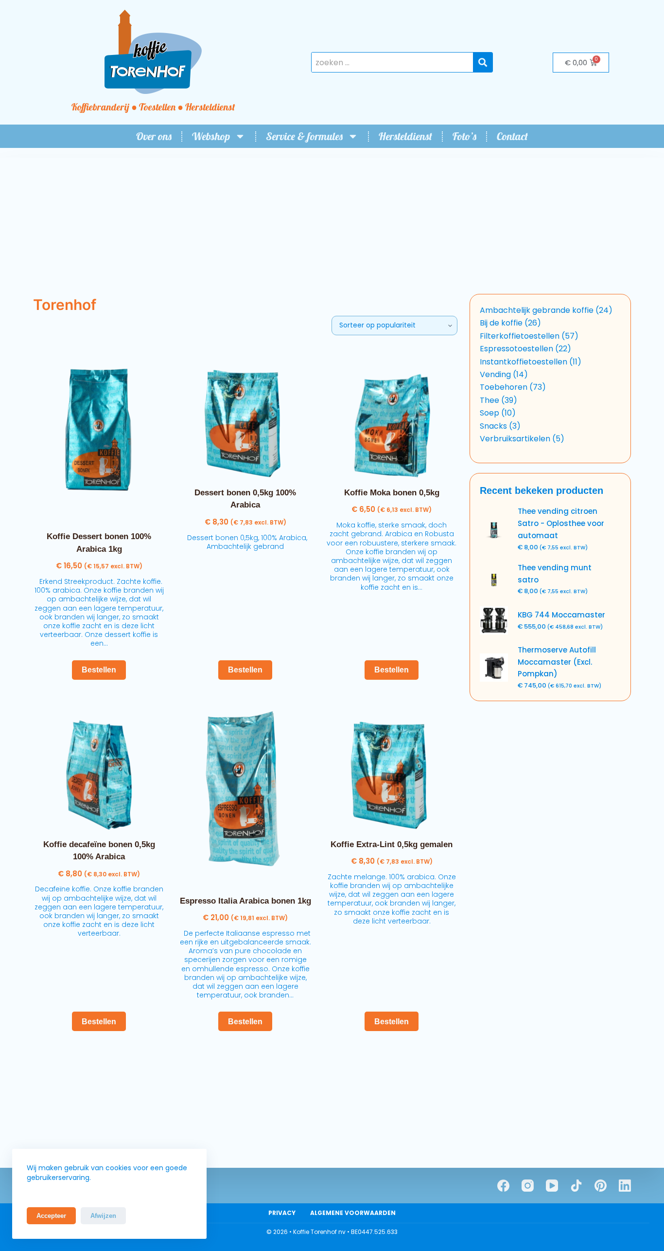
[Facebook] (503, 1185)
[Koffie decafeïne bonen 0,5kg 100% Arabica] (99, 765)
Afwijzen (103, 1215)
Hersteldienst (405, 136)
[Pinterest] (600, 1185)
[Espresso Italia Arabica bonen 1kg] (245, 793)
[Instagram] (528, 1185)
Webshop (211, 136)
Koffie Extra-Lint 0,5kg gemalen (392, 844)
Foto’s (464, 136)
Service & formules (304, 136)
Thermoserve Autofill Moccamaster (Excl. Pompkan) (557, 662)
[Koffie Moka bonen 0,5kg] (391, 413)
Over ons (154, 136)
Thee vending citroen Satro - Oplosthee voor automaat (561, 523)
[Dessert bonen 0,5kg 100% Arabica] (245, 413)
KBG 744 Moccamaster (561, 615)
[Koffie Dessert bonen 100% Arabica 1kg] (99, 435)
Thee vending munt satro (555, 573)
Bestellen (99, 670)
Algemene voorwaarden (353, 1213)
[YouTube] (552, 1185)
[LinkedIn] (625, 1185)
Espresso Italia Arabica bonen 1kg (245, 901)
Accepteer (51, 1215)
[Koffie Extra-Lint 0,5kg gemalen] (391, 765)
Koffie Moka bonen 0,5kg (391, 492)
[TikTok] (576, 1185)
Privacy (282, 1213)
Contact (512, 136)
